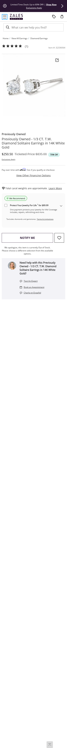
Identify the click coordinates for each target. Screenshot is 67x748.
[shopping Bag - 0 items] (63, 18)
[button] (62, 6)
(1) (26, 46)
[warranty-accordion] (61, 206)
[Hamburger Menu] (5, 17)
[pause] (5, 6)
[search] (7, 27)
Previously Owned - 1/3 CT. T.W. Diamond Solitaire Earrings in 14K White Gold (33, 143)
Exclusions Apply (8, 159)
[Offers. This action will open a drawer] (54, 17)
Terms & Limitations (45, 219)
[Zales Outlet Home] (16, 17)
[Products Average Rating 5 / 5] (12, 46)
